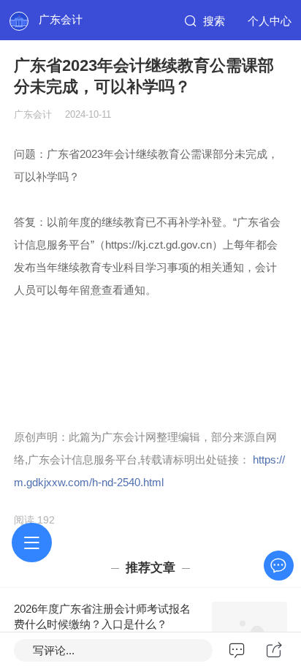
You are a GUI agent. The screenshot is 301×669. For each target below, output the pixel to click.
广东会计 (61, 19)
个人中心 (270, 21)
